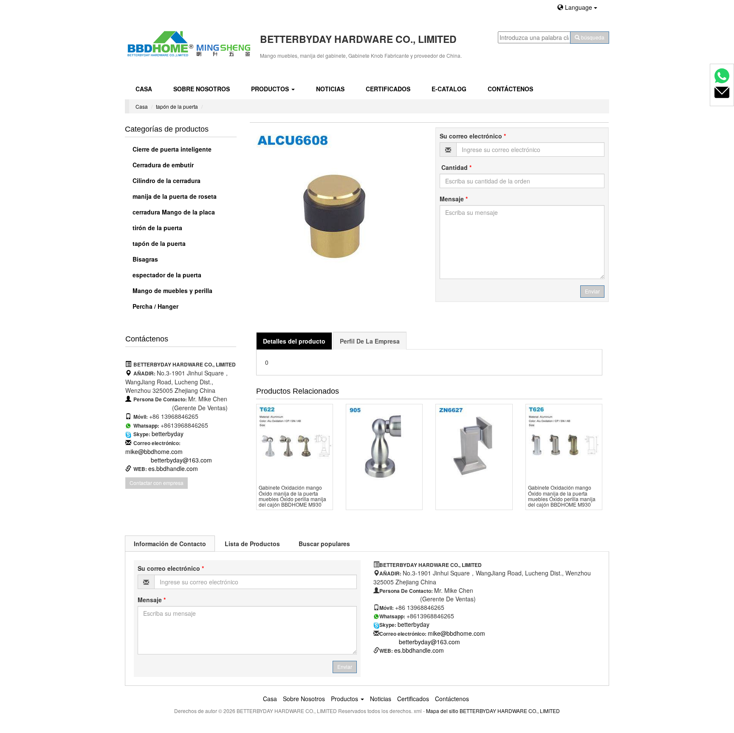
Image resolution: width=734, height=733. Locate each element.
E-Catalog (449, 89)
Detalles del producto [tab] (294, 341)
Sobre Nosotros (201, 89)
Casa (144, 89)
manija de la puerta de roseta (174, 196)
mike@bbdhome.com (154, 451)
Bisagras (144, 259)
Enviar (592, 291)
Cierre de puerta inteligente (171, 149)
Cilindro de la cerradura (165, 180)
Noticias (330, 89)
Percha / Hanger (154, 306)
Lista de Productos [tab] (252, 543)
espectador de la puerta (166, 275)
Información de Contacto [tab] (170, 543)
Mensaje (454, 199)
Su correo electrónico (473, 136)
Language (578, 7)
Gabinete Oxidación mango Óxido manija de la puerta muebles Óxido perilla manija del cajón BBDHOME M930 (292, 496)
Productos (271, 89)
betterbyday (168, 433)
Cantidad (455, 167)
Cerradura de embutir (162, 165)
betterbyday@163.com (181, 460)
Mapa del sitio (442, 710)
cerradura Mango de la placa (173, 212)
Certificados (388, 89)
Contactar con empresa (157, 482)
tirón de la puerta (156, 227)
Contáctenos (510, 89)
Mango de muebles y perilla (171, 290)
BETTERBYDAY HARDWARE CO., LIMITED (510, 710)
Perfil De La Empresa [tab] (370, 341)
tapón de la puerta (177, 106)
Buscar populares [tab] (324, 543)
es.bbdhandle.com (173, 468)
